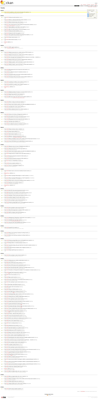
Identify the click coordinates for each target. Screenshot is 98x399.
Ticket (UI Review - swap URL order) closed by (14, 313)
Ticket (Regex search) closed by (11, 277)
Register (96, 4)
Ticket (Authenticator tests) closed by (12, 325)
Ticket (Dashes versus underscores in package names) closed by (17, 318)
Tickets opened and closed (91, 13)
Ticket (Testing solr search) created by (13, 30)
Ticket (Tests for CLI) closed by (11, 274)
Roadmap (81, 5)
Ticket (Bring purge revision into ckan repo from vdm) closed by (16, 69)
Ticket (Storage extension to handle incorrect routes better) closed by (17, 153)
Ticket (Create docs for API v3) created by (13, 33)
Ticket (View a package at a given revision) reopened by (15, 342)
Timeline (77, 5)
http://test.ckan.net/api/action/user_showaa (18, 97)
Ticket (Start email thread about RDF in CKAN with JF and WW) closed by (18, 267)
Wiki (95, 5)
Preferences (84, 4)
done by (88, 12)
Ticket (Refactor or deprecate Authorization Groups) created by (17, 19)
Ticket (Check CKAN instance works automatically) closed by (16, 265)
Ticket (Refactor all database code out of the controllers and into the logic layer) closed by (21, 138)
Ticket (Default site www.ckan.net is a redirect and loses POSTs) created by (18, 54)
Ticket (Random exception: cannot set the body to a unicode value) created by (18, 64)
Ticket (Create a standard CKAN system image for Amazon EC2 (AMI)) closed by (20, 308)
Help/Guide (88, 4)
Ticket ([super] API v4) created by (11, 227)
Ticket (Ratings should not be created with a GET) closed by (16, 332)
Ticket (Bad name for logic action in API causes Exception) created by (17, 96)
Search (92, 5)
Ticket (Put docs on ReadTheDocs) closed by (13, 160)
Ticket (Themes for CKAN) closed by (12, 289)
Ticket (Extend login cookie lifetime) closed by (14, 284)
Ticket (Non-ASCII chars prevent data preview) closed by (16, 190)
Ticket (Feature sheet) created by (11, 131)
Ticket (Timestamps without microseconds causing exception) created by (18, 76)
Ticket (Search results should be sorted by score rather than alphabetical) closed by (19, 104)
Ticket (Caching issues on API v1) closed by (13, 330)
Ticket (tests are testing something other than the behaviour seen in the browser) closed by (21, 349)
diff (5, 87)
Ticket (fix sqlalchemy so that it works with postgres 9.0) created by (17, 12)
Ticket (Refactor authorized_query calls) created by (15, 22)
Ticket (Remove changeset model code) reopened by (14, 212)
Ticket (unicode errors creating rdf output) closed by (15, 366)
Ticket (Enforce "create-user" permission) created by (14, 101)
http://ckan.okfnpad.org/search (11, 25)
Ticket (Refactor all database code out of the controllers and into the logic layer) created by (21, 378)
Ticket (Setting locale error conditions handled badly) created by (16, 296)
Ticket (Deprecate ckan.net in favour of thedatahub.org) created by (16, 146)
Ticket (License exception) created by (12, 163)
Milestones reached (90, 15)
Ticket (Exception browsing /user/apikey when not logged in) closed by (17, 247)
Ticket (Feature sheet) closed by (11, 37)
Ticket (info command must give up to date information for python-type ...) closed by (20, 339)
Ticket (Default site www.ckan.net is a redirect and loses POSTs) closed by (18, 52)
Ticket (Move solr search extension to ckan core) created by (16, 29)
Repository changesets (91, 14)
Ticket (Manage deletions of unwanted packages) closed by (15, 242)
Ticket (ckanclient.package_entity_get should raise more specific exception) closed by (20, 245)
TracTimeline (83, 391)
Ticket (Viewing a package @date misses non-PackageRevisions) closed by (18, 202)
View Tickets (87, 5)
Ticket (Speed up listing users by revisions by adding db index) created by (17, 59)
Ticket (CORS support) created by (11, 47)
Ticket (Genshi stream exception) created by (13, 388)
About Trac (92, 4)
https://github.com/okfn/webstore (17, 137)
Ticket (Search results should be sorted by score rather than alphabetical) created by (19, 151)
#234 (9, 273)
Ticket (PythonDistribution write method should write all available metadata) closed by (20, 337)
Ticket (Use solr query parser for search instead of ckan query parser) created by (20, 24)
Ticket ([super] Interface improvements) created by (15, 310)
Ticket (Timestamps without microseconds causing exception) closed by (17, 74)
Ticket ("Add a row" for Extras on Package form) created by (15, 114)
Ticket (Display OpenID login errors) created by (13, 381)
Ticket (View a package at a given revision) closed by (14, 207)
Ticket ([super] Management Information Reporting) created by (17, 351)
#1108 (13, 292)
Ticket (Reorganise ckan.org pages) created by (13, 182)
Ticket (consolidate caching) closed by (12, 344)
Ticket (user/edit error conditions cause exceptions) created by (16, 84)
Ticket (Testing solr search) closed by (12, 17)
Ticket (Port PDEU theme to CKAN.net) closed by (15, 291)
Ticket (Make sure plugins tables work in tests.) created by (15, 376)
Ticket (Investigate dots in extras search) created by (14, 106)
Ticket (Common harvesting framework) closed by (14, 315)
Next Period (94, 6)
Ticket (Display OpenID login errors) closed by (13, 249)
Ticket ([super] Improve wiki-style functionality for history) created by (18, 301)
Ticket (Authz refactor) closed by (12, 39)
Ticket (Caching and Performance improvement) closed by (16, 303)
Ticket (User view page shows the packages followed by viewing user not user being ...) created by (21, 57)
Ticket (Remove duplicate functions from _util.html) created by (16, 109)
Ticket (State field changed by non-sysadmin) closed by (15, 327)
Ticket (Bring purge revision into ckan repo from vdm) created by (16, 119)
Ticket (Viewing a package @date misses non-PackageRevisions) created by (18, 240)
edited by (9, 86)
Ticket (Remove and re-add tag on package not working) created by (16, 235)
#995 (21, 304)
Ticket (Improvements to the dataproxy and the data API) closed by (17, 192)
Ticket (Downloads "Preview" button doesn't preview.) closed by (17, 195)
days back (92, 11)
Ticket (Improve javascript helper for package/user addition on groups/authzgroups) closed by (21, 359)
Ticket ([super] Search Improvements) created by (14, 272)
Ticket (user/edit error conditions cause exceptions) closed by (16, 81)
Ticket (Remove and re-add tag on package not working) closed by (16, 232)
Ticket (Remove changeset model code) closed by (15, 356)
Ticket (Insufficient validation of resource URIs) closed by (16, 197)
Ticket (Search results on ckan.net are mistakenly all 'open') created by (19, 180)
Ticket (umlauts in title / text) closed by (13, 286)
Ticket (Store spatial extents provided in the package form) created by (18, 34)
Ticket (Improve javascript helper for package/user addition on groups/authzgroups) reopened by (21, 361)
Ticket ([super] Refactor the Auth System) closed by (15, 354)
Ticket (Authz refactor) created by (12, 133)
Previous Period (90, 6)
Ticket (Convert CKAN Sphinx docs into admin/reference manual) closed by (18, 141)
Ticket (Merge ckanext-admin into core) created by (14, 94)
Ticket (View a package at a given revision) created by (14, 255)
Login (81, 4)
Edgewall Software (11, 397)
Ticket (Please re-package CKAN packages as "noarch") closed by (18, 175)
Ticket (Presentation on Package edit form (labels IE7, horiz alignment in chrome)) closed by (21, 269)
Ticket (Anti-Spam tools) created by (11, 121)
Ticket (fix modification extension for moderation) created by (15, 123)
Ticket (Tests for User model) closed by (13, 320)
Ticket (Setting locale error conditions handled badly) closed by (16, 260)
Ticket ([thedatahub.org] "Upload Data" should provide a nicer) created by (19, 217)
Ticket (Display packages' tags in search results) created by (17, 383)
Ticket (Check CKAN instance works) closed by (14, 262)
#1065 (11, 355)
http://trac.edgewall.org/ (94, 397)
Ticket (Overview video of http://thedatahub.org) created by (17, 222)
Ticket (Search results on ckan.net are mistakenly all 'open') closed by (17, 170)
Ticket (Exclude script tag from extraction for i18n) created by (15, 158)
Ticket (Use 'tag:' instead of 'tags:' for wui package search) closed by (17, 279)
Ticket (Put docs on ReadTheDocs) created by (13, 165)
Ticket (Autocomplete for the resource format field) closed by (16, 116)
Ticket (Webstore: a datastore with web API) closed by (14, 136)
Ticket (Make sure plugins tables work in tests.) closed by (15, 371)
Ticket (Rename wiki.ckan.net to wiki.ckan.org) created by (15, 148)
